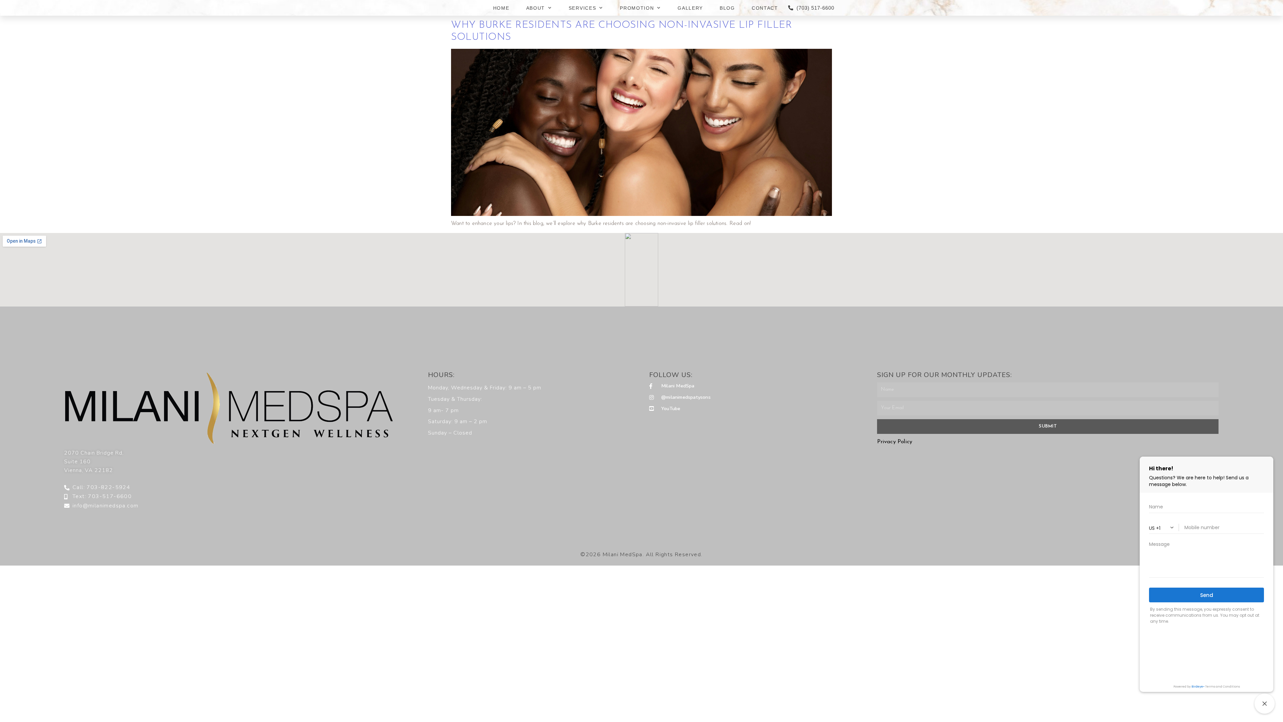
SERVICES (582, 8)
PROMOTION (637, 8)
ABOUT (535, 8)
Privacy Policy (894, 442)
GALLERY (690, 8)
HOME (501, 8)
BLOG (727, 8)
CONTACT (765, 8)
